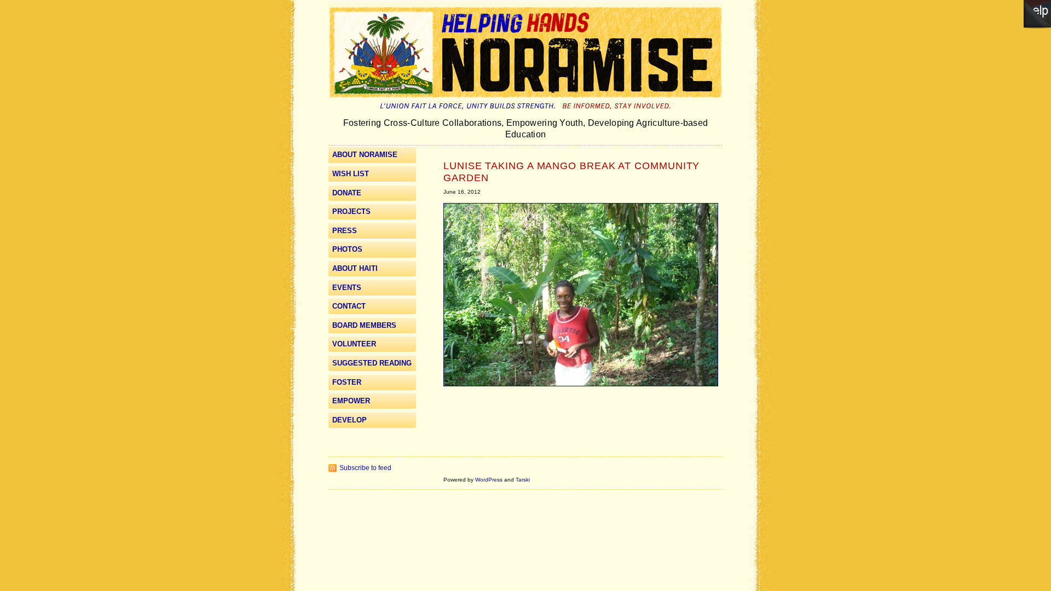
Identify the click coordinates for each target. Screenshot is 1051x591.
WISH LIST (350, 174)
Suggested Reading (372, 363)
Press (344, 231)
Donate (346, 193)
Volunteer (354, 344)
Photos (347, 249)
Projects (351, 211)
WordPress (489, 480)
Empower (351, 401)
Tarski (523, 480)
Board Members (364, 325)
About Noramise (364, 154)
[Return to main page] (525, 112)
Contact (349, 306)
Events (346, 287)
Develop (349, 420)
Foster (346, 382)
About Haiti (355, 268)
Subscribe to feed (365, 468)
